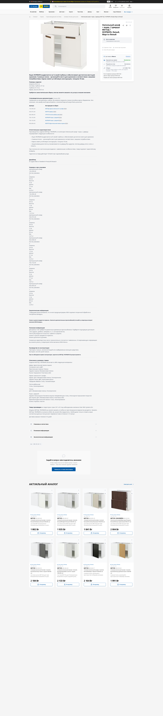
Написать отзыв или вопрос (63, 469)
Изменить (128, 56)
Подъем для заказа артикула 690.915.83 (113, 77)
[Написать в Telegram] (115, 1)
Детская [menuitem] (61, 12)
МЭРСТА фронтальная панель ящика (55, 123)
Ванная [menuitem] (106, 12)
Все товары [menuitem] (127, 12)
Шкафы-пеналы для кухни (71, 16)
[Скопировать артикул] (40, 444)
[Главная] (30, 17)
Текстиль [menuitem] (80, 12)
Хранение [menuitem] (52, 12)
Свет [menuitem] (97, 12)
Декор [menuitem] (90, 12)
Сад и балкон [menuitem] (117, 12)
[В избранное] (130, 25)
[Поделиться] (123, 25)
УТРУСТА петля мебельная (52, 114)
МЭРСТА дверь (49, 111)
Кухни (42, 16)
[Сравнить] (126, 25)
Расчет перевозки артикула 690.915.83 (112, 74)
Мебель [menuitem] (41, 12)
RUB (112, 1)
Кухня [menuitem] (71, 12)
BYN (109, 1)
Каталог (35, 16)
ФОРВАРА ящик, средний (52, 117)
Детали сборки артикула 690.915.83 (112, 75)
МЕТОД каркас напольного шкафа (54, 108)
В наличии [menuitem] (33, 12)
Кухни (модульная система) (53, 16)
